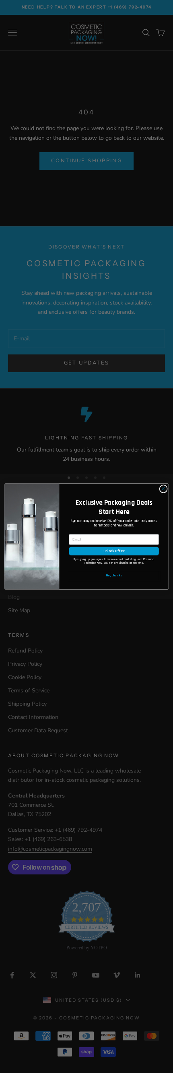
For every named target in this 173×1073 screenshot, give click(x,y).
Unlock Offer (113, 551)
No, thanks (114, 575)
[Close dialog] (163, 489)
